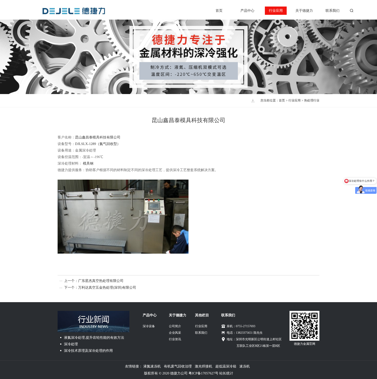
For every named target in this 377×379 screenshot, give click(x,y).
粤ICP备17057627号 (203, 373)
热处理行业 (311, 100)
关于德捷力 (304, 10)
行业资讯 (175, 339)
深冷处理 (71, 344)
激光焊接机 (203, 366)
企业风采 (175, 332)
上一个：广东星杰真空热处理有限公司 (93, 281)
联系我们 (332, 10)
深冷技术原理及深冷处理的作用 (88, 350)
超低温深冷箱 (225, 366)
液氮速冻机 (152, 366)
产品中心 (247, 10)
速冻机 (244, 366)
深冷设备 (149, 326)
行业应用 (276, 10)
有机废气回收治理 (178, 366)
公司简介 (175, 326)
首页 (219, 10)
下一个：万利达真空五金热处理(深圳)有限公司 (100, 287)
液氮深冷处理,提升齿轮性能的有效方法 (94, 337)
